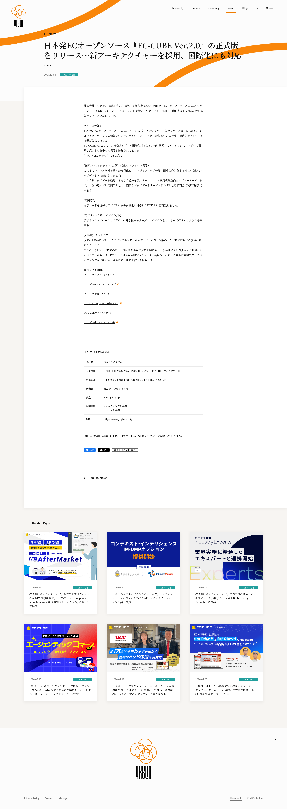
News (230, 8)
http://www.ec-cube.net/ (100, 284)
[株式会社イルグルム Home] (18, 16)
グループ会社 (69, 75)
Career (270, 8)
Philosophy (177, 8)
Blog (245, 8)
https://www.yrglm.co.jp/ (118, 419)
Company (213, 8)
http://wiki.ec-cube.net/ (99, 322)
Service (196, 8)
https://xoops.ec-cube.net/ (101, 303)
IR (257, 8)
